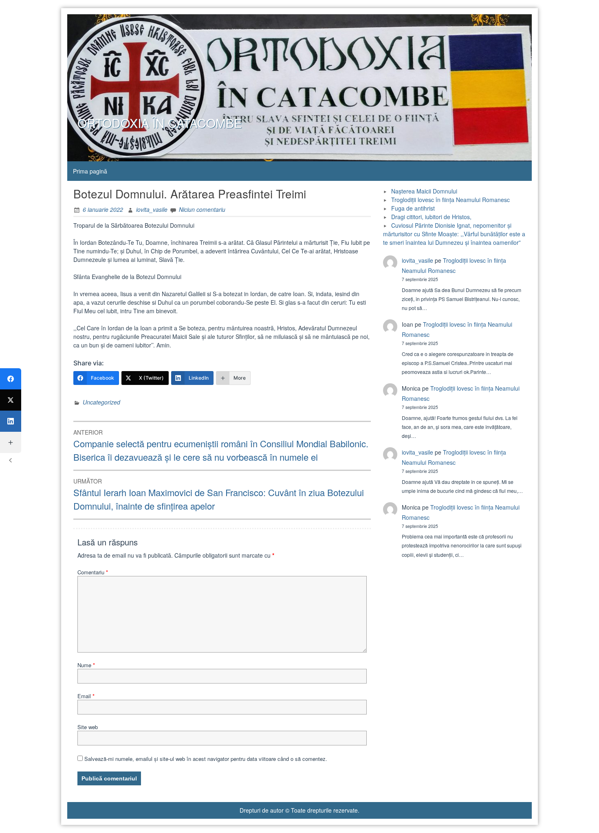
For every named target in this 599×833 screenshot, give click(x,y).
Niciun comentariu (202, 209)
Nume (86, 665)
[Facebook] (10, 378)
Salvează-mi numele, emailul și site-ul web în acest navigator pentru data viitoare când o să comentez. (205, 759)
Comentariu (92, 572)
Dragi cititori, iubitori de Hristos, (431, 217)
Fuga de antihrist (413, 208)
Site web (87, 727)
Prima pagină (90, 171)
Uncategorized (101, 402)
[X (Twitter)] (10, 400)
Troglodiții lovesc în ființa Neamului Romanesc (450, 200)
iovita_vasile (151, 209)
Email (86, 696)
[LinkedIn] (10, 421)
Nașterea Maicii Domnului (424, 191)
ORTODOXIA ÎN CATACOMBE (159, 123)
